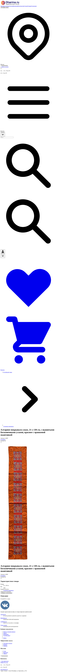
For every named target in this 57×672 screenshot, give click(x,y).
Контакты (15, 6)
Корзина (3, 370)
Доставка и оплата (5, 6)
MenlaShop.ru (4, 618)
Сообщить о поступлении (6, 593)
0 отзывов (3, 439)
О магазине (34, 6)
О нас (4, 651)
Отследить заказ (4, 7)
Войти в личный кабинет (9, 631)
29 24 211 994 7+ (4, 67)
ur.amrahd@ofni (4, 669)
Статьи (25, 6)
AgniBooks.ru (4, 621)
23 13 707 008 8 (4, 662)
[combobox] (7, 137)
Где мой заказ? (6, 635)
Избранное (5, 634)
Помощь (5, 645)
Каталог (2, 132)
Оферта (5, 653)
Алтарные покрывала (8, 426)
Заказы (5, 633)
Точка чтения (4, 625)
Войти (4, 638)
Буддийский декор (7, 372)
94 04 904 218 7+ (4, 661)
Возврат (5, 644)
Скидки (11, 6)
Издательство (21, 6)
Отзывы (29, 6)
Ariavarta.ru (3, 614)
